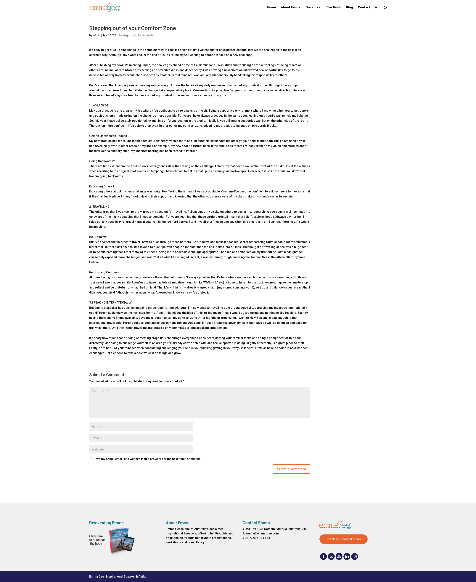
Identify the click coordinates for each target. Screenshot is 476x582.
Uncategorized (127, 35)
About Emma (291, 7)
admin (96, 35)
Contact (364, 7)
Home (271, 7)
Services (313, 7)
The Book (333, 7)
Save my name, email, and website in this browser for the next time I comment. (147, 459)
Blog (349, 7)
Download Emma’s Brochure (343, 539)
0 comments (145, 35)
